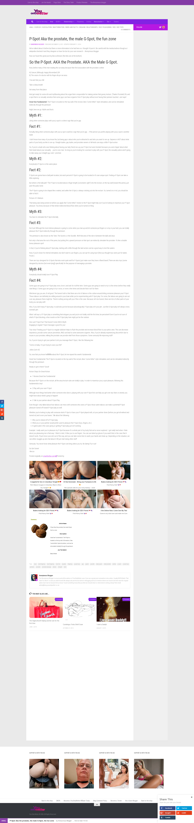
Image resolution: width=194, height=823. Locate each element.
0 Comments (125, 30)
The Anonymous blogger (98, 2)
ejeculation (47, 27)
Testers (116, 22)
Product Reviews (82, 2)
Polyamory (80, 22)
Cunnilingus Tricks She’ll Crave (73, 624)
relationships (92, 27)
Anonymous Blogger (37, 44)
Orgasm (82, 27)
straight (60, 567)
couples (37, 27)
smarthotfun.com (49, 456)
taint (65, 567)
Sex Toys (120, 27)
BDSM (58, 22)
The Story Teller (68, 2)
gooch (87, 564)
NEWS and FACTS (71, 27)
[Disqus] (79, 660)
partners (32, 567)
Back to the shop (47, 801)
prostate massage (46, 567)
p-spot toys (126, 564)
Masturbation (98, 22)
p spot (119, 564)
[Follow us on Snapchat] (163, 27)
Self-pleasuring (105, 27)
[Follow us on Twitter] (160, 27)
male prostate (107, 564)
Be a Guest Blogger (131, 801)
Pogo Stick (57, 2)
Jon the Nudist (46, 2)
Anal (51, 22)
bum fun (58, 564)
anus (35, 564)
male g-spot (99, 564)
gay (83, 564)
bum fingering (50, 564)
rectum (54, 567)
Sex (108, 22)
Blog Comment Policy (100, 801)
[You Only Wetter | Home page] (39, 12)
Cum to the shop (33, 2)
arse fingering (41, 564)
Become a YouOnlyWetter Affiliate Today (77, 801)
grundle (92, 564)
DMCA (58, 801)
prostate (38, 567)
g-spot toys (77, 564)
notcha (114, 564)
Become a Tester (116, 801)
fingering (70, 564)
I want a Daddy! (102, 624)
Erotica (89, 22)
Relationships (68, 22)
